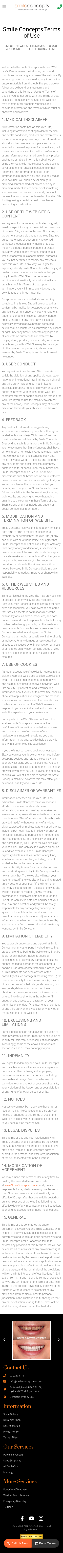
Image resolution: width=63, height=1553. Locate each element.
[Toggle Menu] (4, 7)
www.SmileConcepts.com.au (21, 1185)
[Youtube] (31, 1518)
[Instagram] (41, 1518)
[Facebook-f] (22, 1518)
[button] (4, 1340)
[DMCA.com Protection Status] (31, 1538)
